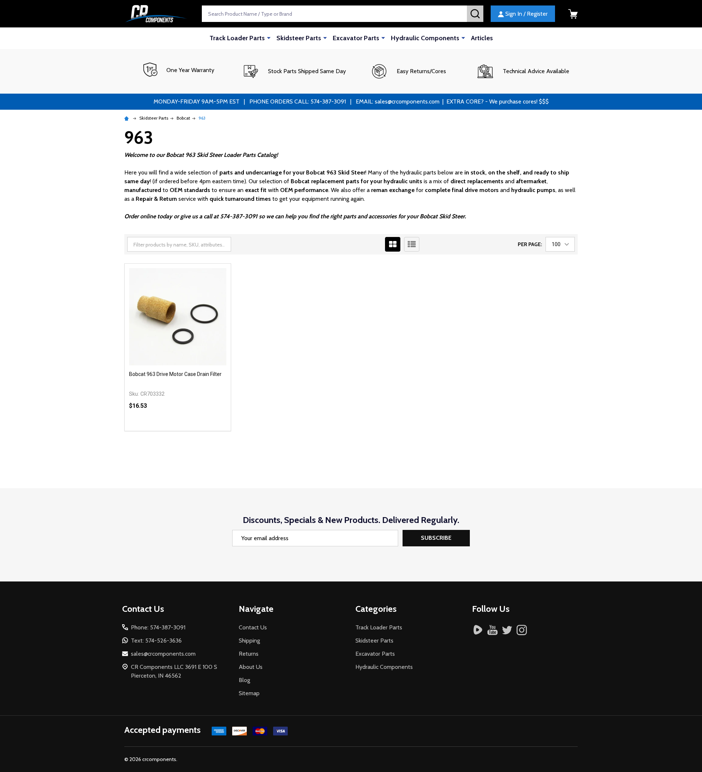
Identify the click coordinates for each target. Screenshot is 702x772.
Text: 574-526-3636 (156, 640)
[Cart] (573, 14)
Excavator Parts (356, 38)
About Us (251, 666)
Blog (244, 680)
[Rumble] (478, 629)
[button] (293, 71)
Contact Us (253, 627)
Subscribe (436, 537)
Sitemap (249, 693)
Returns (248, 653)
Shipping (249, 640)
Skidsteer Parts (298, 38)
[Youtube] (492, 629)
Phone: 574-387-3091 (158, 627)
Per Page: (530, 244)
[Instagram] (522, 629)
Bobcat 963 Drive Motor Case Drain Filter (175, 374)
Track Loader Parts (237, 38)
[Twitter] (507, 629)
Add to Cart (191, 431)
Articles (482, 38)
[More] (269, 37)
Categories (376, 608)
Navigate (256, 608)
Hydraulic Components (425, 38)
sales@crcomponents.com (163, 653)
